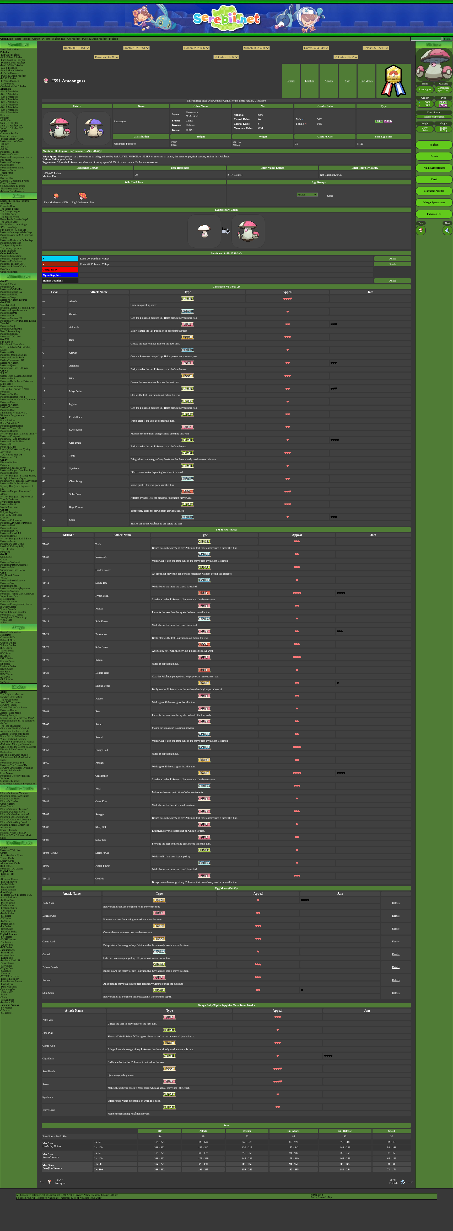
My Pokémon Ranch (10, 502)
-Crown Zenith (7, 887)
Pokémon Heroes (8, 710)
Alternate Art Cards (10, 863)
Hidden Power (102, 570)
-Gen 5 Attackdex (9, 102)
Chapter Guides (8, 642)
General (291, 80)
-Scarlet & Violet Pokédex (13, 86)
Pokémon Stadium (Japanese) (15, 588)
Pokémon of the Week (11, 141)
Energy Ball (101, 750)
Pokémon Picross (9, 402)
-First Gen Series (8, 931)
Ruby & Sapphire (9, 512)
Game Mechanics (8, 136)
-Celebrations (7, 905)
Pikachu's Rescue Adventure (14, 796)
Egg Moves (366, 80)
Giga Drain (75, 442)
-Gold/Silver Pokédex (11, 57)
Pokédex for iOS (8, 457)
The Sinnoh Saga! (9, 222)
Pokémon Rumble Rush (12, 357)
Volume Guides (8, 645)
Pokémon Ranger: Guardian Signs (17, 470)
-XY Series (5, 918)
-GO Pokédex (7, 83)
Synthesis (74, 468)
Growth (73, 314)
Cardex (3, 131)
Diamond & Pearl (9, 462)
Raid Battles (6, 866)
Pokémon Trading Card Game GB (17, 593)
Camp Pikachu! (7, 804)
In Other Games (8, 607)
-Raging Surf (6, 958)
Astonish (74, 327)
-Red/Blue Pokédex (10, 55)
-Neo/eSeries (6, 929)
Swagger (99, 814)
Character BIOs (7, 637)
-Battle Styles (7, 913)
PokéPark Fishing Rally (12, 546)
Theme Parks (6, 173)
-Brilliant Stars (7, 900)
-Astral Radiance (8, 897)
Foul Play (47, 1032)
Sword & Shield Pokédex (94, 39)
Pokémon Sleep (8, 297)
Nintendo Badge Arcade (12, 415)
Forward (322, 1197)
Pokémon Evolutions (11, 261)
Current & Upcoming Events (14, 180)
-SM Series (5, 916)
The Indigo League (9, 209)
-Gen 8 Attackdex (9, 110)
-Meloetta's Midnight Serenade (15, 744)
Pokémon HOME (9, 313)
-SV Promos (6, 937)
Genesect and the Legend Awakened (18, 747)
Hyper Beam (102, 595)
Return (99, 660)
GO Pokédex (73, 39)
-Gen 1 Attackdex (9, 91)
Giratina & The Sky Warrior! (14, 728)
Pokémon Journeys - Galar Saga (16, 232)
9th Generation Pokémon (12, 186)
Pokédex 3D (6, 444)
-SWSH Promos (8, 939)
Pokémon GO (7, 286)
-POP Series (6, 947)
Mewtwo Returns (9, 705)
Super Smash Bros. (9, 596)
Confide (99, 878)
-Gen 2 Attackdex (9, 94)
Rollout (46, 980)
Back (313, 1197)
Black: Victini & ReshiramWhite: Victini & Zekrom (13, 737)
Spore (72, 519)
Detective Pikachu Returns (13, 300)
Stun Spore (48, 992)
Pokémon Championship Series (16, 157)
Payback (99, 762)
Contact (36, 39)
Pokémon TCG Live (10, 336)
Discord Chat (7, 178)
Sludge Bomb (102, 685)
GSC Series (6, 653)
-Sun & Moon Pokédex (11, 70)
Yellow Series (7, 650)
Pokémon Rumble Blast (12, 441)
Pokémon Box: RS (9, 530)
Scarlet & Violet (8, 284)
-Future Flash (7, 952)
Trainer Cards (7, 858)
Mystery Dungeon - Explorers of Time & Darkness (16, 498)
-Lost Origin (6, 892)
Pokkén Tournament (10, 407)
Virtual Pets (6, 620)
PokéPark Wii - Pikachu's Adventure (18, 481)
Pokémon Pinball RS (10, 533)
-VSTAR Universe (9, 976)
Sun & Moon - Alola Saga (13, 230)
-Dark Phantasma (8, 986)
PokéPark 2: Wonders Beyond (15, 439)
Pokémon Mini (7, 567)
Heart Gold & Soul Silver (13, 467)
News (3, 49)
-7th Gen (4, 149)
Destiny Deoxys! (9, 715)
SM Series (5, 682)
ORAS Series (6, 679)
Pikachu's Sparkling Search (14, 822)
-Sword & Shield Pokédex (13, 76)
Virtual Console (8, 609)
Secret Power (102, 852)
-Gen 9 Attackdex (9, 112)
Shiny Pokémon (8, 251)
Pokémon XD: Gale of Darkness (16, 523)
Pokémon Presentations (12, 167)
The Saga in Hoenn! (10, 216)
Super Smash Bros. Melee (12, 570)
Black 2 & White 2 (9, 423)
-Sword (4, 994)
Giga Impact (101, 775)
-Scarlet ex (5, 971)
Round (99, 737)
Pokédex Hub (59, 39)
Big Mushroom (80, 202)
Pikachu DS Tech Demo (12, 544)
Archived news (14, 49)
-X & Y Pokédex (8, 68)
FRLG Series (6, 658)
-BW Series (6, 921)
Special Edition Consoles (13, 612)
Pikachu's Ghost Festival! (13, 811)
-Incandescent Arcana (11, 981)
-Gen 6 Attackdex (9, 104)
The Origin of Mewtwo (12, 694)
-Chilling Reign (8, 910)
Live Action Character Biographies (17, 783)
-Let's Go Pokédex (9, 73)
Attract (99, 724)
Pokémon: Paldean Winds (13, 266)
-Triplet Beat (6, 968)
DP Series (5, 663)
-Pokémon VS (7, 1002)
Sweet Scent (75, 429)
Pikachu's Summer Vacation (14, 793)
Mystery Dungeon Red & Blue (15, 538)
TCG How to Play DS (11, 454)
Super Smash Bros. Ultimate (14, 368)
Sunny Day (101, 582)
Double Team (102, 672)
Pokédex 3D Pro (8, 446)
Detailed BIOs (7, 640)
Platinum (4, 465)
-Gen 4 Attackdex (9, 99)
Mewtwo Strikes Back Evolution (16, 768)
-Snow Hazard (7, 963)
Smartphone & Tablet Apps (14, 617)
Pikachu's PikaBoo (9, 801)
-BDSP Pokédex (8, 78)
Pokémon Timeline (9, 152)
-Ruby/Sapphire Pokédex (12, 60)
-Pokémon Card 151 (10, 960)
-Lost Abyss (6, 984)
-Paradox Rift (7, 874)
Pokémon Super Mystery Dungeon (17, 399)
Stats (347, 80)
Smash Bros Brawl (9, 507)
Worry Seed (48, 1109)
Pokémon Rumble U (10, 431)
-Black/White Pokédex (11, 65)
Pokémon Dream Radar (11, 426)
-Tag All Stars (7, 1000)
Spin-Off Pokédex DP (11, 125)
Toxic (72, 455)
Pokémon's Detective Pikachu (15, 775)
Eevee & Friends (8, 830)
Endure (46, 928)
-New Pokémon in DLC (12, 188)
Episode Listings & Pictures (14, 201)
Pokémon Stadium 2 (10, 562)
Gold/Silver (6, 557)
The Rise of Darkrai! (10, 726)
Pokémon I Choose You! (12, 762)
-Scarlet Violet (7, 884)
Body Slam (48, 902)
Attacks (329, 80)
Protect (99, 608)
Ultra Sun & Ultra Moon (12, 344)
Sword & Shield (8, 305)
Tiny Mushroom (52, 202)
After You (47, 1019)
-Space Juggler (7, 989)
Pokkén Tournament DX (12, 360)
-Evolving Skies (8, 908)
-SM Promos (6, 942)
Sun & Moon (6, 342)
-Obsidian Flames (9, 879)
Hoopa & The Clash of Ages (14, 755)
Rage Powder (76, 507)
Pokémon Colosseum (10, 520)
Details (392, 258)
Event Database (8, 183)
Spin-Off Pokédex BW (11, 128)
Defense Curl (49, 915)
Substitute (100, 840)
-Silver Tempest (8, 889)
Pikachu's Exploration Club (14, 817)
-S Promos (5, 1010)
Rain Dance (101, 621)
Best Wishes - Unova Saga (13, 224)
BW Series (5, 671)
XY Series (5, 677)
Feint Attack (75, 417)
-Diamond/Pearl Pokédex (12, 62)
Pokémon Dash (7, 525)
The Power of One (9, 699)
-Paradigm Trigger (9, 979)
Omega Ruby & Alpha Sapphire (16, 376)
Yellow (4, 578)
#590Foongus (60, 1182)
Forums (26, 39)
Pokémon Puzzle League (12, 580)
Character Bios (7, 206)
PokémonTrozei (8, 541)
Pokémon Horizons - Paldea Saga (16, 240)
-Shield (4, 997)
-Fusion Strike (7, 902)
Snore (45, 1084)
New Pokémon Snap (10, 331)
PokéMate (5, 551)
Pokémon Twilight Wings (13, 258)
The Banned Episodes (11, 248)
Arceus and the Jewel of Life (14, 731)
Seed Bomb (48, 1071)
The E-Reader (7, 549)
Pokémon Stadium (9, 591)
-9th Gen (4, 144)
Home (18, 39)
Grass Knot (101, 801)
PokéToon (5, 269)
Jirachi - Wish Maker (10, 713)
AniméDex (5, 203)
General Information (10, 632)
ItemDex (4, 115)
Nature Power (102, 865)
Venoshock (101, 557)
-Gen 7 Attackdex (9, 107)
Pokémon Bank (7, 378)
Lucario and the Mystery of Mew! (17, 718)
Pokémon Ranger (8, 536)
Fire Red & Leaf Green (11, 515)
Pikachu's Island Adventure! (14, 814)
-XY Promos (6, 944)
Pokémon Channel (9, 528)
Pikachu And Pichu (10, 798)
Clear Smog (75, 481)
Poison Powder (50, 967)
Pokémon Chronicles (10, 243)
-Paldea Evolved (8, 881)
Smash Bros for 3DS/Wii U (14, 412)
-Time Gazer (6, 992)
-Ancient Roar (7, 955)
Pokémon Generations (11, 256)
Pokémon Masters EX (11, 292)
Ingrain (73, 404)
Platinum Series (8, 666)
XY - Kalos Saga (8, 227)
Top (330, 1197)
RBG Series (6, 648)
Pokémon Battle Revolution (14, 483)
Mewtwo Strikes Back (11, 697)
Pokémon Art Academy (12, 386)
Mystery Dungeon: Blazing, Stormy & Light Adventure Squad (18, 477)
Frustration (101, 634)
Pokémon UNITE (9, 294)
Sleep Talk (100, 827)
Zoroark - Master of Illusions (14, 734)
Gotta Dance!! (7, 806)
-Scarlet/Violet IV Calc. (12, 138)
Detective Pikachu (9, 363)
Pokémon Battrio (8, 504)
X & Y (3, 373)
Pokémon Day (7, 165)
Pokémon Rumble (9, 473)
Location (309, 80)
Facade (99, 698)
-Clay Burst (6, 965)
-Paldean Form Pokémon (12, 191)
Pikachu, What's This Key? (14, 832)
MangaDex (5, 635)
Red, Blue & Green (9, 575)
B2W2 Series (6, 674)
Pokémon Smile (8, 326)
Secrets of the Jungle (10, 770)
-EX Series (5, 926)
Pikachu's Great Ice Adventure (15, 819)
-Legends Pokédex (9, 81)
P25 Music (5, 159)
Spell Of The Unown (10, 702)
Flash (98, 788)
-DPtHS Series (7, 923)
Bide (71, 339)
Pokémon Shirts (8, 170)
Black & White (7, 420)
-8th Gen (4, 146)
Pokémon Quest (8, 365)
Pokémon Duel (7, 410)
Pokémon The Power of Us (13, 765)
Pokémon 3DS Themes (11, 614)
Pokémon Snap (7, 583)
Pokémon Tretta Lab (10, 428)
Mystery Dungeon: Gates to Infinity (18, 433)
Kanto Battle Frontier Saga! (14, 219)
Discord (46, 39)
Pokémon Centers (9, 154)
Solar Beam (75, 494)
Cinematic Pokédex (10, 133)
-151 (2, 876)
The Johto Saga (8, 214)
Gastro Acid (48, 941)
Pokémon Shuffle (9, 394)
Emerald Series (7, 661)
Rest (97, 711)
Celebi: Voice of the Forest (13, 707)
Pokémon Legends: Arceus (13, 310)
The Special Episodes (11, 245)
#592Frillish (393, 1182)
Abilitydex (6, 120)
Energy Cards (7, 860)
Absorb (73, 301)
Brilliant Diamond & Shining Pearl (17, 307)
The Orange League (10, 211)
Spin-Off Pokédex (9, 123)
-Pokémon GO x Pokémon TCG (16, 895)
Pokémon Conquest (10, 436)
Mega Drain (75, 391)
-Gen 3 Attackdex (9, 96)
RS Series (5, 656)
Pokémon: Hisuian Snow (12, 264)
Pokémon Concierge (10, 162)
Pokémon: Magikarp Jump (13, 355)
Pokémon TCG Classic (11, 868)
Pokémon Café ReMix (11, 289)
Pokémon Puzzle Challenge (14, 565)
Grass (330, 195)
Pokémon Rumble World (12, 397)
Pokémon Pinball (9, 586)
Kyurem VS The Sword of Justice (17, 741)
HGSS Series (6, 669)
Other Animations (9, 271)
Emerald (4, 517)
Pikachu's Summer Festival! (14, 809)
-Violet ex (5, 973)
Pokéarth (113, 39)
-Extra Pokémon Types (11, 855)
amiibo (3, 622)
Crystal (4, 559)
